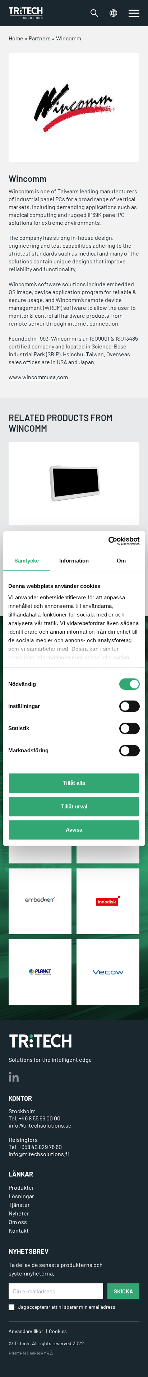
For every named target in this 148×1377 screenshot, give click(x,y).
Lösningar (21, 1196)
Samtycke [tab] (26, 561)
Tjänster (19, 1204)
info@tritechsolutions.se (40, 1125)
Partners (40, 38)
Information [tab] (74, 561)
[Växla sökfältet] (94, 13)
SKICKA (123, 1291)
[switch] (129, 706)
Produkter (21, 1187)
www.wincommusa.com (38, 376)
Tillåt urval (74, 806)
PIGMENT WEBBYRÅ (31, 1353)
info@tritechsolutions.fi (39, 1153)
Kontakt (19, 1230)
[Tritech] (40, 1040)
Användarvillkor (26, 1331)
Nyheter (19, 1213)
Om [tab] (121, 561)
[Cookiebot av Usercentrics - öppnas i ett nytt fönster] (108, 541)
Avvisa (74, 830)
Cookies (58, 1331)
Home (16, 38)
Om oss (18, 1221)
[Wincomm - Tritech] (26, 13)
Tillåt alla (74, 783)
